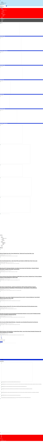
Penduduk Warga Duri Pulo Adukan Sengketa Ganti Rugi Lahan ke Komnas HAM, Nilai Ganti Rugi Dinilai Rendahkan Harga (14, 386)
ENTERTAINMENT (3, 242)
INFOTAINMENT (1, 50)
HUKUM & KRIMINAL (5, 238)
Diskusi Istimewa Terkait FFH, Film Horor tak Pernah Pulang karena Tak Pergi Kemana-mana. (18, 306)
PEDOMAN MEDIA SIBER (3, 440)
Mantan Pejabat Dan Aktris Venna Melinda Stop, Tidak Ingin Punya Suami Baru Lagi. (8, 164)
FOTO (2, 245)
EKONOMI (2, 239)
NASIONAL (5, 50)
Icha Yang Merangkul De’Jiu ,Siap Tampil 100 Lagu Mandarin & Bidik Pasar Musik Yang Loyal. (9, 51)
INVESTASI (4, 240)
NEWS (6, 50)
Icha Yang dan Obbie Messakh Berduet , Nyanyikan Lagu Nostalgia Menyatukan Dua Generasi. (19, 322)
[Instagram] (1, 436)
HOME (2, 236)
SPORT (2, 241)
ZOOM (3, 244)
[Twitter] (1, 435)
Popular (2, 359)
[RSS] (1, 437)
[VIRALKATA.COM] (2, 6)
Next (1, 338)
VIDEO (2, 246)
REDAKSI (2, 439)
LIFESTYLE (4, 243)
